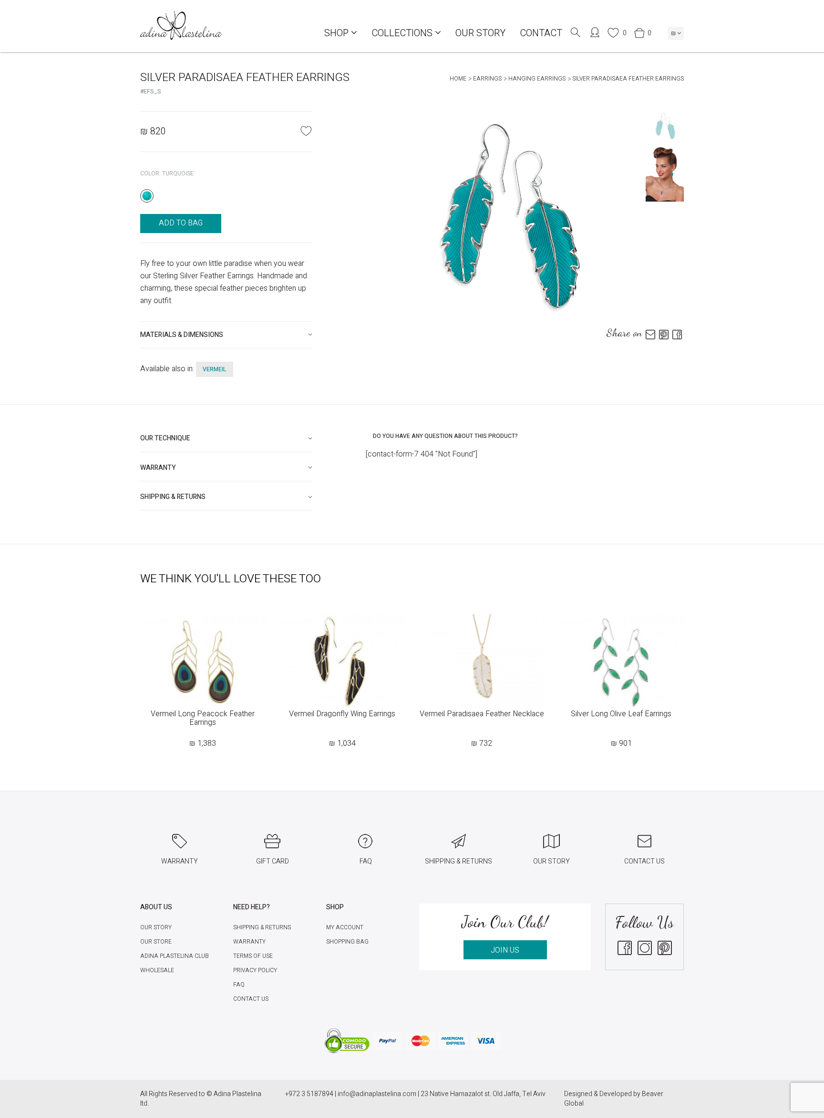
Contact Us (250, 999)
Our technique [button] (165, 438)
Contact (541, 33)
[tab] (226, 335)
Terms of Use (253, 956)
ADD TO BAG (181, 223)
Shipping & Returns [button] (173, 497)
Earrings (487, 78)
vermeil (215, 369)
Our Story (480, 33)
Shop (337, 33)
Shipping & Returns (262, 927)
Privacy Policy (255, 970)
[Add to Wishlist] (306, 130)
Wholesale (157, 970)
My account (344, 927)
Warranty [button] (158, 468)
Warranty (249, 941)
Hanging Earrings (537, 78)
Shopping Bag (347, 941)
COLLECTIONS (403, 33)
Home (458, 78)
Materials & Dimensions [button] (181, 335)
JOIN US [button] (505, 950)
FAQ (239, 984)
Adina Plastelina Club (174, 956)
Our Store (156, 941)
